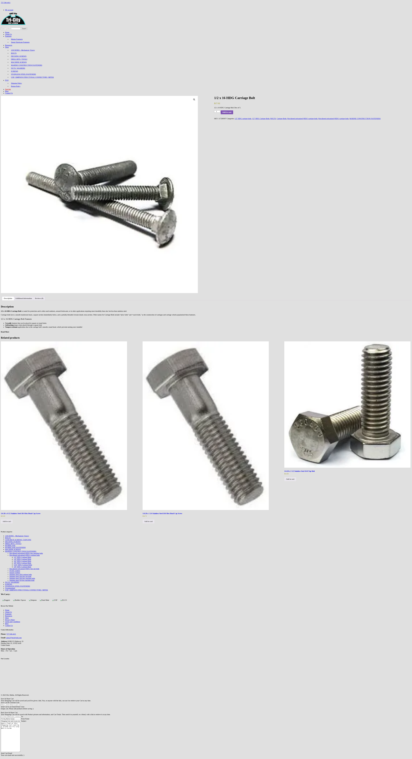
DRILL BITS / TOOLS (19, 59)
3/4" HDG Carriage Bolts (22, 561)
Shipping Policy (16, 83)
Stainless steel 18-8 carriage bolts (20, 574)
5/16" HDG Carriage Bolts (23, 565)
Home (7, 32)
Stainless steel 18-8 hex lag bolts (20, 576)
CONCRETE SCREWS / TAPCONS (18, 540)
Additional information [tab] (23, 298)
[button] (194, 99)
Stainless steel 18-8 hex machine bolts (22, 578)
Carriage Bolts (281, 119)
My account (9, 10)
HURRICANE (10, 545)
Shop (7, 47)
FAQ (7, 80)
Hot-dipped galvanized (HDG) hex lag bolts (24, 569)
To (22, 716)
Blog (6, 91)
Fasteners (8, 36)
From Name (25, 719)
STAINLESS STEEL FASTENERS (23, 74)
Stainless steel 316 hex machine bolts (21, 580)
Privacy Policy (10, 620)
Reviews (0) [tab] (39, 298)
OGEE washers (14, 571)
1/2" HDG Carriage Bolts (261, 119)
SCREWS (14, 71)
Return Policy (15, 86)
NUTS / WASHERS (18, 68)
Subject (23, 721)
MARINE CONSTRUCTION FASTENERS (26, 65)
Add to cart (226, 112)
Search (24, 28)
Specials (8, 89)
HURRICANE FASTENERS (15, 547)
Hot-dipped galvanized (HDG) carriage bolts (333, 119)
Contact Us (9, 93)
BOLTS (14, 53)
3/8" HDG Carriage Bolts (22, 563)
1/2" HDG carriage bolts (243, 119)
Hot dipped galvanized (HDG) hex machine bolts (26, 553)
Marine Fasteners (17, 39)
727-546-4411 (5, 3)
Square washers (14, 573)
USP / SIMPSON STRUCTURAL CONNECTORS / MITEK (32, 77)
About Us (8, 34)
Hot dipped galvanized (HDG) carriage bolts (302, 119)
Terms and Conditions (12, 622)
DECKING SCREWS (18, 56)
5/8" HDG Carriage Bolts (22, 567)
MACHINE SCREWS (19, 62)
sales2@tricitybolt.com (14, 638)
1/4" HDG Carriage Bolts (22, 559)
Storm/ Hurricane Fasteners (20, 42)
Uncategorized (10, 588)
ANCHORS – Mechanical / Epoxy (23, 50)
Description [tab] (8, 298)
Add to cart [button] (7, 521)
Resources (8, 45)
